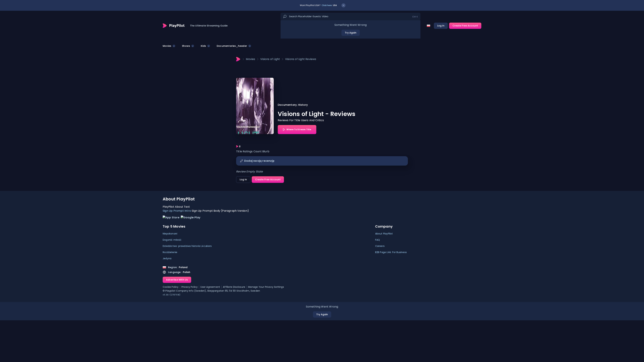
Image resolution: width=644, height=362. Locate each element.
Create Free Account (465, 25)
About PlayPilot (384, 233)
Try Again (350, 32)
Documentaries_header (232, 46)
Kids (203, 46)
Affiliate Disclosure (234, 287)
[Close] (343, 5)
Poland (183, 267)
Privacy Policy (189, 287)
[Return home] (174, 25)
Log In (440, 25)
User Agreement (210, 287)
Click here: (329, 5)
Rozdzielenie (170, 252)
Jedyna (167, 258)
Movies (167, 46)
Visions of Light (270, 59)
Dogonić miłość (172, 240)
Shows (186, 46)
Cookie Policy (171, 287)
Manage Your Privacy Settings (266, 287)
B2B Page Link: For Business (391, 252)
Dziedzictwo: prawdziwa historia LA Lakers (187, 246)
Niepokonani (170, 233)
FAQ (377, 240)
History (303, 105)
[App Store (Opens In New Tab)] (171, 218)
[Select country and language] (428, 25)
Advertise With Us (177, 279)
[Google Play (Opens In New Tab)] (190, 218)
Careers (380, 246)
